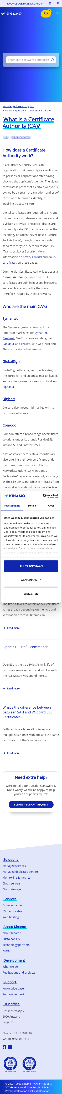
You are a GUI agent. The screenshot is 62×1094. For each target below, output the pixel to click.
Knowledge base (13, 988)
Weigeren (31, 593)
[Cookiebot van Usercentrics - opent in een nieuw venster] (43, 496)
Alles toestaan (31, 566)
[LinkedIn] (10, 1047)
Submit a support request (31, 804)
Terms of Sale (41, 1087)
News (6, 951)
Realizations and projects (19, 972)
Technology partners (16, 945)
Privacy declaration (16, 1091)
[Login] (50, 3)
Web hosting (11, 917)
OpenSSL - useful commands (25, 646)
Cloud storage (12, 889)
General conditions (21, 1087)
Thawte (25, 344)
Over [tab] (51, 505)
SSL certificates (12, 911)
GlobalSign (11, 361)
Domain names (12, 905)
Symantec (10, 318)
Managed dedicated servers (21, 872)
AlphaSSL (8, 387)
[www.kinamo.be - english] (13, 14)
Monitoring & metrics (16, 877)
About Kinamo (12, 933)
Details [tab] (32, 505)
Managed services (14, 866)
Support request (13, 994)
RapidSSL (8, 344)
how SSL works (32, 257)
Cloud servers (11, 883)
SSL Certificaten (21, 137)
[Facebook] (4, 1047)
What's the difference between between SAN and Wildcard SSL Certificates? (27, 712)
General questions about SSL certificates (28, 110)
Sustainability (11, 939)
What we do (10, 967)
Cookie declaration (38, 1091)
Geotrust (8, 338)
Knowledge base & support (25, 3)
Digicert (9, 398)
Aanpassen (29, 579)
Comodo (9, 425)
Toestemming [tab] (12, 505)
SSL (6, 137)
